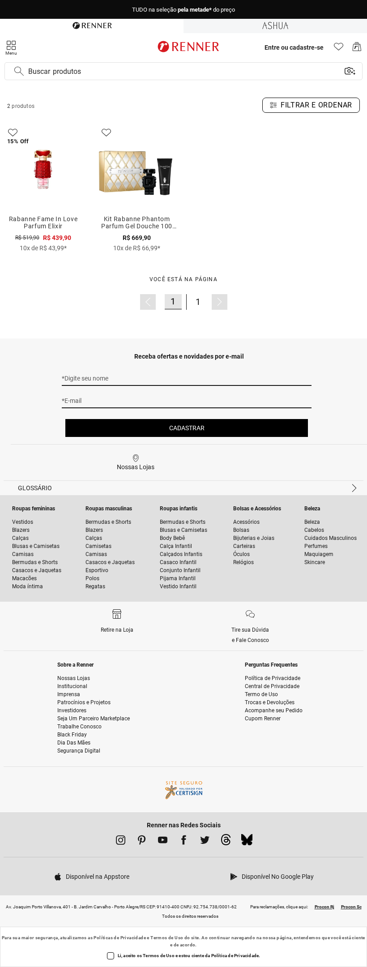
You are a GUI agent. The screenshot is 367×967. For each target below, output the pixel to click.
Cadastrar (187, 428)
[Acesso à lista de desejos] (338, 49)
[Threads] (225, 842)
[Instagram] (120, 841)
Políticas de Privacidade (120, 937)
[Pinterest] (141, 841)
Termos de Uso (166, 937)
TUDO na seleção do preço (183, 7)
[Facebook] (183, 841)
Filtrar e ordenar (316, 105)
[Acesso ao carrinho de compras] (357, 49)
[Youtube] (162, 841)
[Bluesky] (246, 842)
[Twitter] (204, 841)
